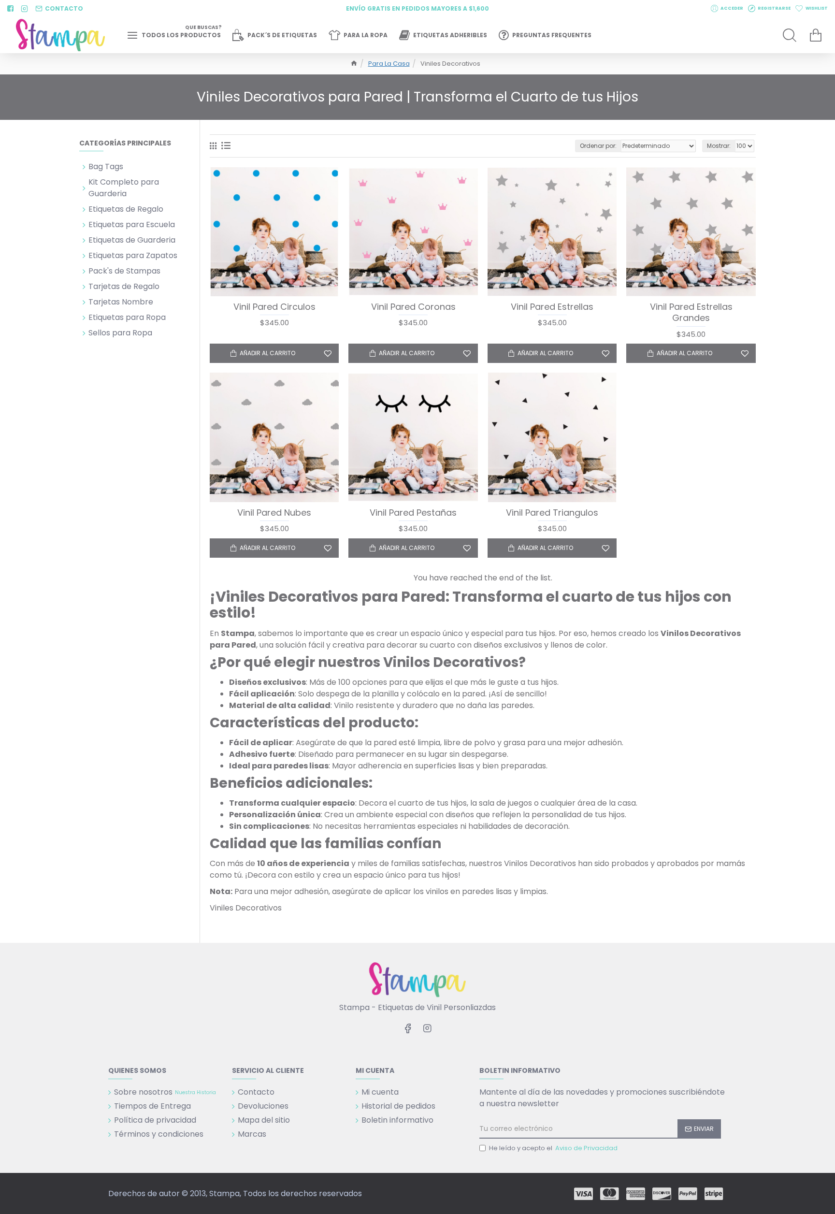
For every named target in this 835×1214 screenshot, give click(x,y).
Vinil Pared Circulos (274, 306)
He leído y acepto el (553, 1148)
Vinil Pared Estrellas (552, 306)
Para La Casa (389, 63)
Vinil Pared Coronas (413, 306)
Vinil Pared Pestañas (413, 512)
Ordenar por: (598, 146)
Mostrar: (719, 146)
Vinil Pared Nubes (274, 512)
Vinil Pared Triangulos (552, 512)
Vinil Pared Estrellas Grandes (691, 312)
